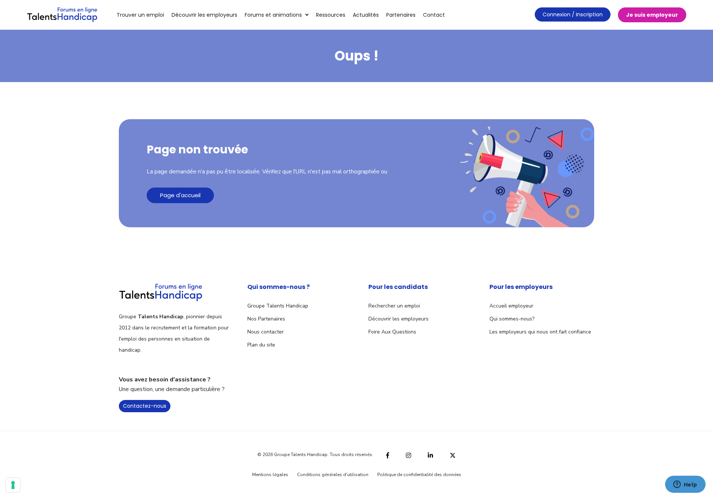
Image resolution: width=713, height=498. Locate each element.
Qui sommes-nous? (511, 318)
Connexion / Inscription (573, 14)
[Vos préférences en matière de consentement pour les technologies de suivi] (13, 485)
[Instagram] (408, 454)
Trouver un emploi (140, 15)
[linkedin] (430, 454)
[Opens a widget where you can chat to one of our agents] (685, 485)
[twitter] (453, 454)
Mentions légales (270, 475)
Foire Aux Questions (392, 331)
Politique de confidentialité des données (419, 475)
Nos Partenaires (266, 318)
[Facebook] (387, 454)
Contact (434, 15)
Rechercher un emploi (394, 305)
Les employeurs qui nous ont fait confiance (540, 331)
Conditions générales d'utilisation (332, 475)
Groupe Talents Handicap (277, 305)
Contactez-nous (144, 406)
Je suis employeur (652, 15)
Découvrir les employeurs (204, 15)
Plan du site (261, 344)
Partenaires (401, 15)
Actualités (366, 15)
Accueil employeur (511, 305)
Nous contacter (265, 331)
